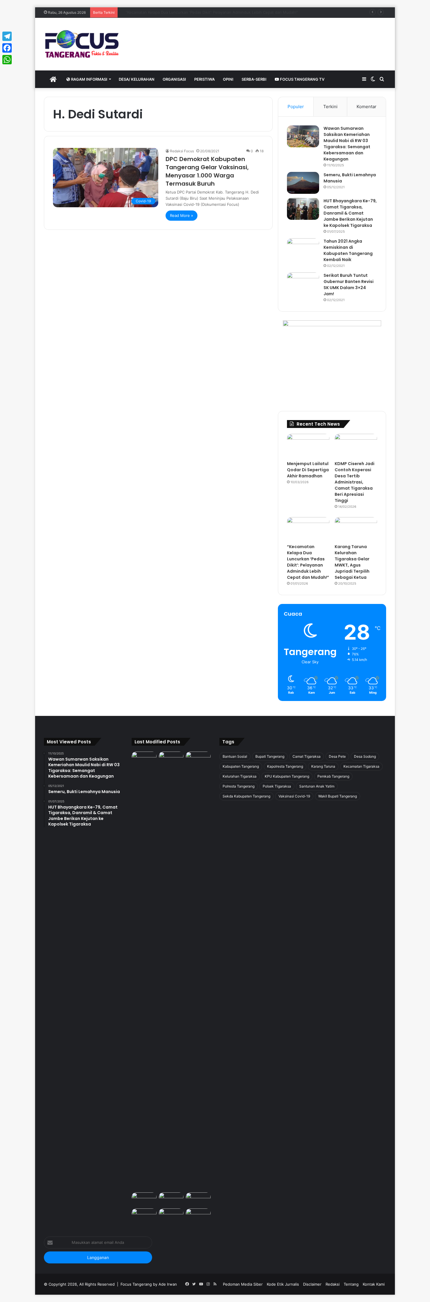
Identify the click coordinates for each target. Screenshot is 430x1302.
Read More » (181, 215)
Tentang (351, 1284)
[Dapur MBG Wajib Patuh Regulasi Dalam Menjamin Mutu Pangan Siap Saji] (198, 1215)
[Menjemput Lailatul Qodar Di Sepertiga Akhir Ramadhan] (308, 446)
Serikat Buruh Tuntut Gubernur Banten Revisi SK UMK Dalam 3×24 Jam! (349, 284)
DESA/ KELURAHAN (136, 79)
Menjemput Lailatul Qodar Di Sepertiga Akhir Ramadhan (308, 470)
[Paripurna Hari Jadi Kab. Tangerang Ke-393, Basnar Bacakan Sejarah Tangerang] (144, 1215)
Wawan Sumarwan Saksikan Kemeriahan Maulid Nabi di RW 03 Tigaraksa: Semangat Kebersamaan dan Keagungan (347, 143)
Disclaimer (312, 1284)
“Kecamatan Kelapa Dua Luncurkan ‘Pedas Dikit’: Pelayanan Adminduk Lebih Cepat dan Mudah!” (207, 12)
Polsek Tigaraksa (277, 786)
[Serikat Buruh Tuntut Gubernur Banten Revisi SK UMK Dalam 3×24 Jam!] (303, 283)
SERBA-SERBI (254, 79)
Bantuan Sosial (235, 756)
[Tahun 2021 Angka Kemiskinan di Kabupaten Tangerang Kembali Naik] (303, 249)
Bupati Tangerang (269, 756)
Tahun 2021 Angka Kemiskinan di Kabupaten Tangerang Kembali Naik (348, 250)
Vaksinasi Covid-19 (294, 796)
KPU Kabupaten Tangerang (287, 776)
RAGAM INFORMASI (88, 79)
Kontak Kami (374, 1284)
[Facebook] (7, 48)
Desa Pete (337, 756)
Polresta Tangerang (238, 786)
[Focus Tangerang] (82, 44)
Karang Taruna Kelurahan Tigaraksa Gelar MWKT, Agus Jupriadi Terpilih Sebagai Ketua (352, 562)
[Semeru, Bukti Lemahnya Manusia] (303, 183)
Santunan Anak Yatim (316, 786)
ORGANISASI (174, 79)
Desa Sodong (365, 756)
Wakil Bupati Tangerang (337, 796)
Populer (296, 106)
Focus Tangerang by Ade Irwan (149, 1284)
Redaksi (333, 1284)
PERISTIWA (204, 79)
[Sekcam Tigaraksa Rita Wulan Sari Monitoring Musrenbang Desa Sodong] (198, 1199)
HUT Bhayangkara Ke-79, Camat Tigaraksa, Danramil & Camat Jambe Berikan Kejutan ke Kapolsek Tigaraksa (350, 213)
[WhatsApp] (7, 59)
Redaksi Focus (182, 151)
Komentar (366, 106)
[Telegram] (7, 36)
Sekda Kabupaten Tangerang (246, 796)
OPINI (228, 79)
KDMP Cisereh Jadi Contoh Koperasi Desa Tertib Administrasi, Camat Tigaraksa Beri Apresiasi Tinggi (354, 482)
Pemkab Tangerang (333, 776)
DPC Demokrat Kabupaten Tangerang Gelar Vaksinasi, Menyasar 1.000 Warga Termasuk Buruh (207, 171)
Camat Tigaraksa (307, 756)
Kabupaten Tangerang (241, 766)
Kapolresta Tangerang (285, 766)
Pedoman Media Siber (243, 1284)
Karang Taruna (323, 766)
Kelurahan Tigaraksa (240, 776)
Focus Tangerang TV (301, 79)
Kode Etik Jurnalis (283, 1284)
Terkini (330, 106)
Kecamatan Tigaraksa (361, 766)
